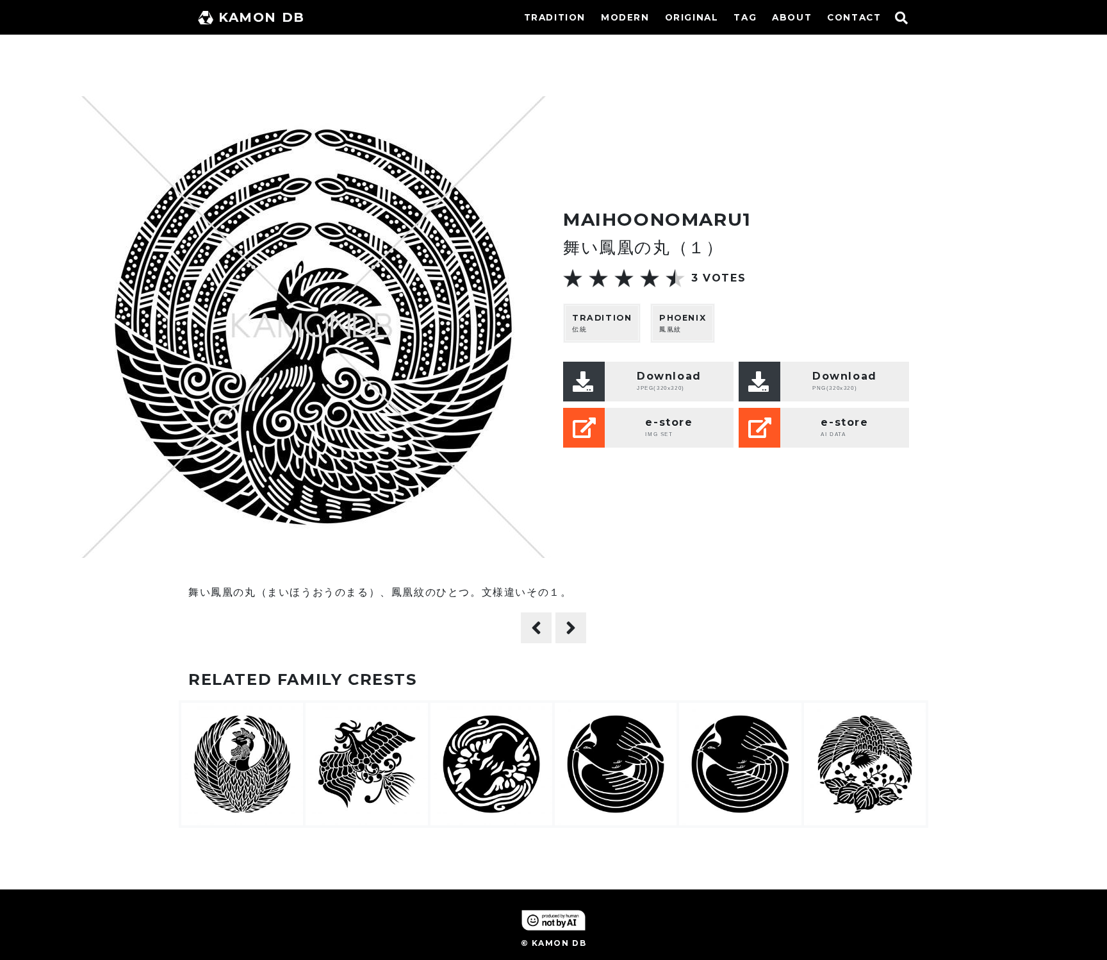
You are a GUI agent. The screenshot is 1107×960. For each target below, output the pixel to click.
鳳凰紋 (682, 323)
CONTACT (854, 17)
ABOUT (792, 17)
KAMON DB (261, 17)
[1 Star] (572, 278)
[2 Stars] (598, 278)
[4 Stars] (649, 278)
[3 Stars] (624, 278)
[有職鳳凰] (570, 627)
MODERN (625, 17)
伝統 (602, 323)
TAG (745, 17)
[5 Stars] (675, 278)
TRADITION (555, 17)
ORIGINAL (692, 17)
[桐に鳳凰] (536, 627)
